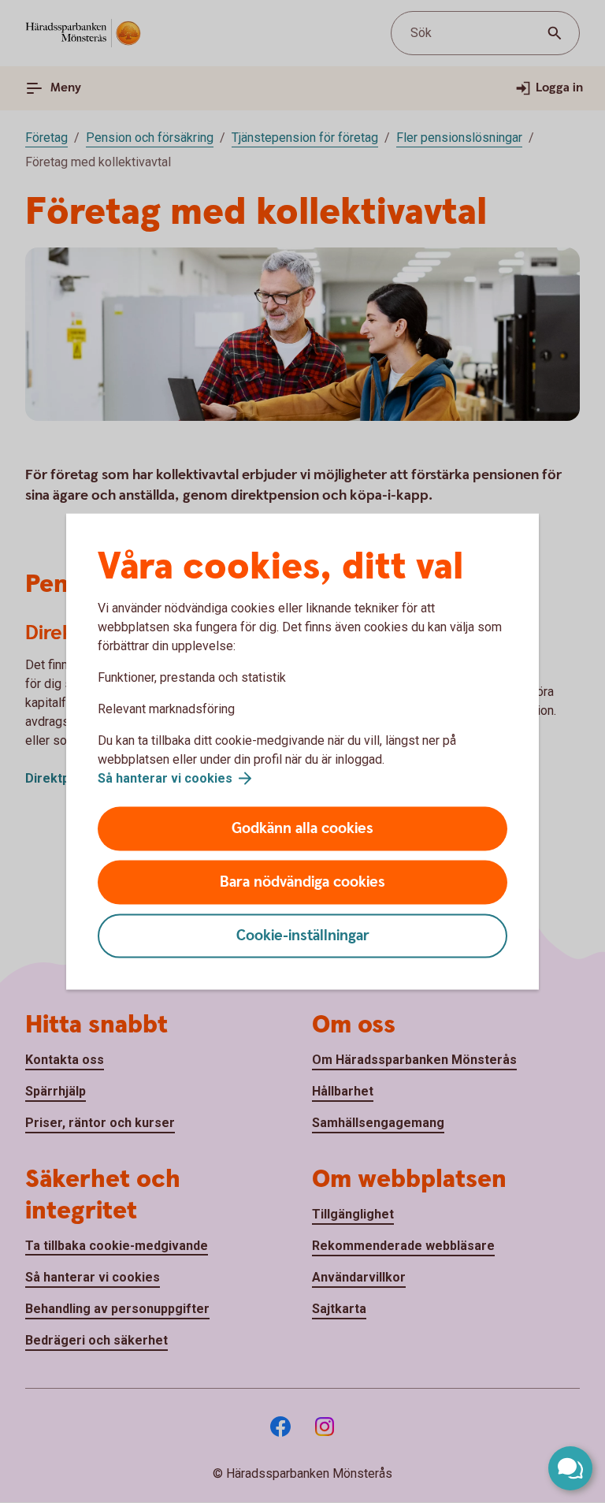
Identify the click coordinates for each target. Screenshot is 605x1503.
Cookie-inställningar (302, 936)
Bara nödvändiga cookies (302, 882)
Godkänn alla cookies (302, 829)
